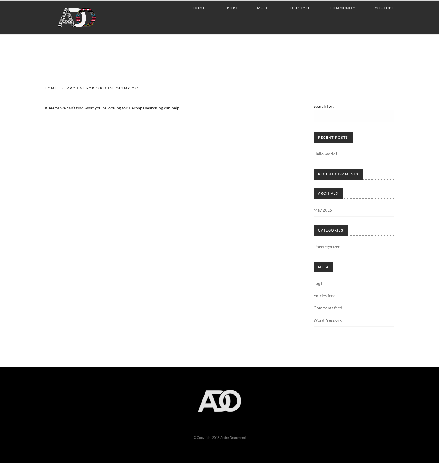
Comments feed (328, 308)
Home (199, 2)
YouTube (384, 2)
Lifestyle (300, 2)
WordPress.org (328, 320)
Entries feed (325, 296)
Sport (231, 2)
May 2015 (323, 210)
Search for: (324, 106)
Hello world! (325, 154)
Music (264, 2)
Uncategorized (327, 247)
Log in (319, 284)
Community (343, 2)
